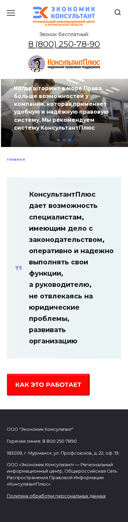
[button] (58, 140)
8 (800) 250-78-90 (64, 44)
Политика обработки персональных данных (56, 496)
